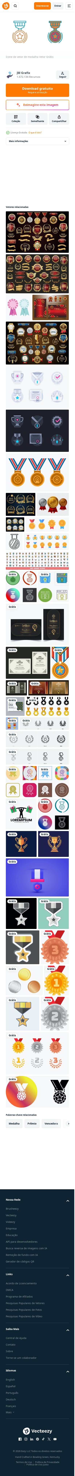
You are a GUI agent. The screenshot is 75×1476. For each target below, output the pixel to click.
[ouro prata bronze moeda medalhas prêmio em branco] (24, 1262)
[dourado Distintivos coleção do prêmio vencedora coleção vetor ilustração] (20, 529)
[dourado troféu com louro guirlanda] (21, 1031)
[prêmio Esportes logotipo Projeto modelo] (21, 968)
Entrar (57, 5)
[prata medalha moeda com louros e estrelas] (20, 1331)
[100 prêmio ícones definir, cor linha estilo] (37, 613)
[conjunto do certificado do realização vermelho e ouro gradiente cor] (24, 332)
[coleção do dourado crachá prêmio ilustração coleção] (37, 272)
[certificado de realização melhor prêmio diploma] (37, 709)
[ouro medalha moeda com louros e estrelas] (18, 1294)
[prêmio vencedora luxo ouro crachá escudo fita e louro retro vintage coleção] (37, 230)
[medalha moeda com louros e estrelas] (37, 1370)
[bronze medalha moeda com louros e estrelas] (20, 1229)
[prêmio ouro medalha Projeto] (37, 498)
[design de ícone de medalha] (21, 639)
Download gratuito (37, 90)
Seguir (62, 76)
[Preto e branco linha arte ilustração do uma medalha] (58, 575)
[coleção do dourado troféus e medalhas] (56, 825)
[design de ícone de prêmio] (21, 671)
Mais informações (18, 139)
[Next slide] (60, 1440)
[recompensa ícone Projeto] (21, 903)
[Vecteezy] (5, 6)
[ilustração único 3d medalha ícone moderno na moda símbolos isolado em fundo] (37, 1092)
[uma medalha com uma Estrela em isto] (14, 781)
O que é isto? (35, 132)
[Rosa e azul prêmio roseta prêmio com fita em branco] (18, 306)
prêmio (32, 1440)
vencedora (51, 1440)
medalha (14, 1440)
